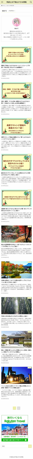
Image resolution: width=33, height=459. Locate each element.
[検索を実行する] (30, 446)
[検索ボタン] (31, 2)
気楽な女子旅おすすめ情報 (17, 2)
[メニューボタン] (2, 2)
